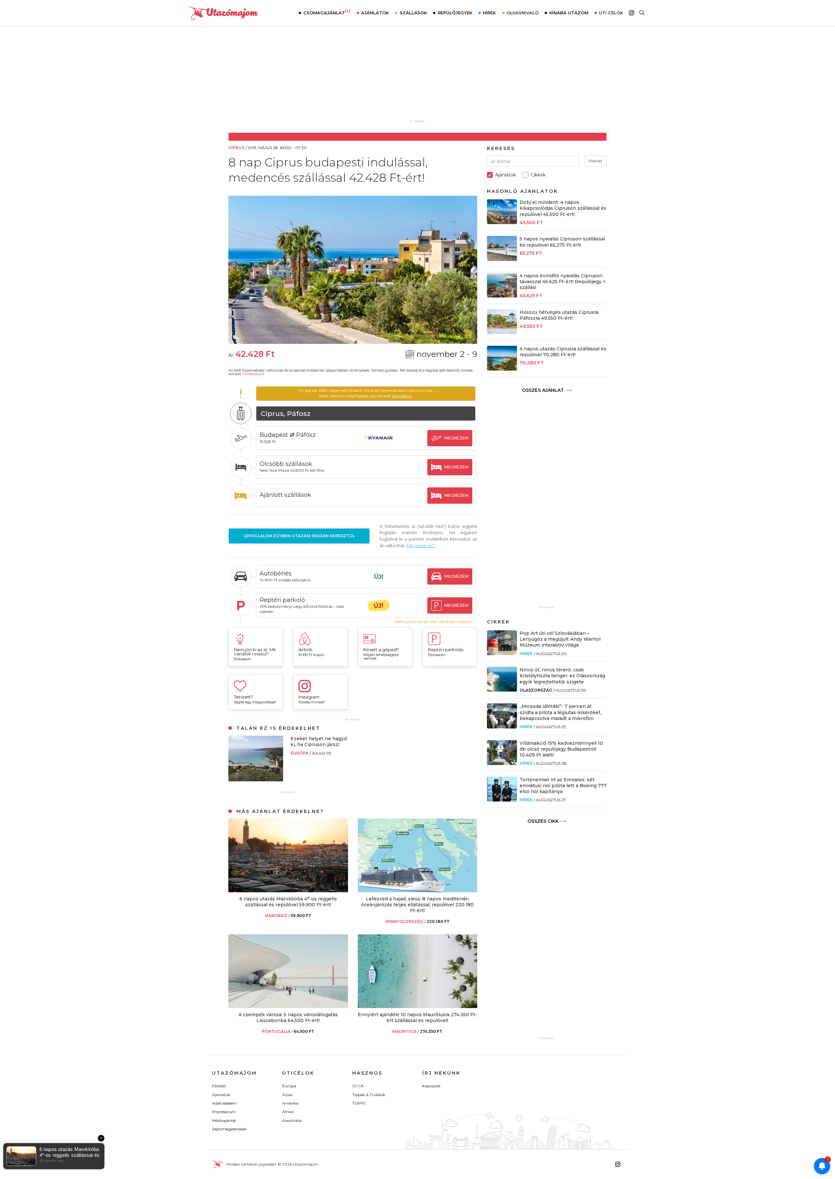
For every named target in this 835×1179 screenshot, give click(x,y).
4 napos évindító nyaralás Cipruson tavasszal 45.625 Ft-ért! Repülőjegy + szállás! (563, 281)
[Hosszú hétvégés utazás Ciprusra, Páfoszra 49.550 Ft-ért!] (502, 332)
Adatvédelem (224, 1103)
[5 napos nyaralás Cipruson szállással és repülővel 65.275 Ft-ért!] (502, 259)
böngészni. (402, 395)
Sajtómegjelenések (229, 1128)
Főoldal (219, 1085)
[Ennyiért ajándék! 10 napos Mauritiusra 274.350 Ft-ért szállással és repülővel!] (418, 1006)
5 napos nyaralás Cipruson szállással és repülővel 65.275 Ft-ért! (562, 242)
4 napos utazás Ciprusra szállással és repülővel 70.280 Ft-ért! (563, 352)
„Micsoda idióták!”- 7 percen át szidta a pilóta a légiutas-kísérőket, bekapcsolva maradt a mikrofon (560, 712)
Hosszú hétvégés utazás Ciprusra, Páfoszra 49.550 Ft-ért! (559, 315)
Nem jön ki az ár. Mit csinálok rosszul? (433, 622)
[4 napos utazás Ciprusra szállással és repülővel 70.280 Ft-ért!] (502, 369)
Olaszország (536, 690)
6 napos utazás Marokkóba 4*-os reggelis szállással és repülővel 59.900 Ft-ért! (288, 902)
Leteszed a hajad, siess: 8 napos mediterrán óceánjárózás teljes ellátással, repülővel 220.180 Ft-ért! (417, 904)
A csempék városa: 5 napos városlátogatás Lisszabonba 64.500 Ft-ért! (288, 1017)
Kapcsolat (431, 1085)
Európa (300, 753)
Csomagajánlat (327, 12)
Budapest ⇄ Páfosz (288, 434)
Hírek (489, 12)
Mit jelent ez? (420, 545)
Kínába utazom (568, 12)
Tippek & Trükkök (368, 1094)
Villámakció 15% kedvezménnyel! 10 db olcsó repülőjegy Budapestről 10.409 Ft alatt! (561, 749)
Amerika (290, 1103)
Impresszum (224, 1111)
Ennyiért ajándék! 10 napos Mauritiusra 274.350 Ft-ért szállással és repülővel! (417, 1017)
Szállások (413, 12)
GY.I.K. (358, 1085)
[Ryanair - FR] (378, 444)
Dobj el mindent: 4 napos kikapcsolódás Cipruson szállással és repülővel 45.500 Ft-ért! (563, 208)
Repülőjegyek (455, 12)
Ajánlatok (375, 12)
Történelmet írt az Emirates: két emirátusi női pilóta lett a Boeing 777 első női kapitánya (563, 785)
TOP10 (358, 1103)
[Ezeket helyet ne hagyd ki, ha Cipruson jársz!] (255, 779)
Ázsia (287, 1094)
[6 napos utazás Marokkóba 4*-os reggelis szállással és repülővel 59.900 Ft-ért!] (288, 890)
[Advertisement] (417, 77)
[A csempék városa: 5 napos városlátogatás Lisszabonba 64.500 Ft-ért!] (288, 1006)
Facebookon (252, 374)
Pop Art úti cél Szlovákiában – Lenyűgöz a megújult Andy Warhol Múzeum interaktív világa (560, 639)
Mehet (595, 160)
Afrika (288, 1111)
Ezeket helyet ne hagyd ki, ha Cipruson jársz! (319, 741)
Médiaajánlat (224, 1120)
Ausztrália (291, 1120)
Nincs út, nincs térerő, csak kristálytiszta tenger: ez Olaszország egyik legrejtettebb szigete (562, 675)
